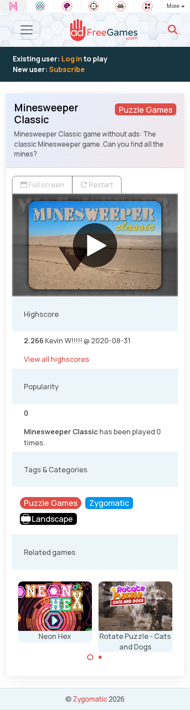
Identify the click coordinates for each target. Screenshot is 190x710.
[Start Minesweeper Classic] (95, 245)
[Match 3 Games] (40, 6)
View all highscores (56, 359)
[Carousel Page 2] (100, 657)
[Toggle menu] (27, 30)
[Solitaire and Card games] (147, 6)
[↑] (177, 693)
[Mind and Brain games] (67, 6)
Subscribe (67, 69)
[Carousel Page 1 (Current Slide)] (90, 657)
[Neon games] (13, 6)
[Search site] (173, 29)
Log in (71, 59)
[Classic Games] (120, 6)
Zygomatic (90, 699)
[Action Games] (94, 6)
